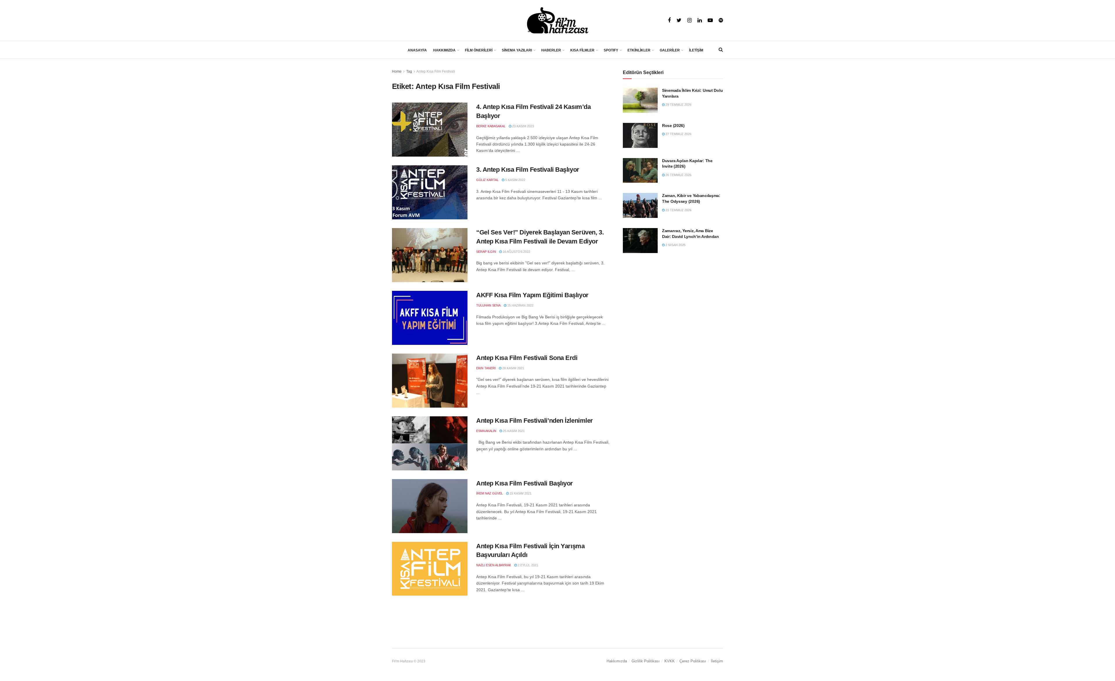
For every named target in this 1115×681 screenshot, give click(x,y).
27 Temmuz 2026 (678, 134)
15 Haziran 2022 (519, 305)
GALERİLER (670, 50)
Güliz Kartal (487, 180)
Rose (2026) (673, 125)
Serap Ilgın (486, 251)
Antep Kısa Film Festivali (435, 71)
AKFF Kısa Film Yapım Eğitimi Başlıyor (532, 295)
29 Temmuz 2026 (678, 104)
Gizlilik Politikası (646, 661)
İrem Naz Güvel (489, 493)
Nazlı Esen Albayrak (493, 565)
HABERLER (551, 50)
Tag (409, 71)
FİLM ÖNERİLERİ (478, 50)
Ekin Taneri (486, 368)
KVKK (669, 661)
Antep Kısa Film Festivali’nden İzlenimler (534, 420)
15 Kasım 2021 (520, 493)
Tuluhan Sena (488, 305)
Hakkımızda (617, 661)
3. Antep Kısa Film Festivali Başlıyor (527, 169)
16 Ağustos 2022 (516, 251)
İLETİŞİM (696, 50)
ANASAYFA (417, 50)
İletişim (717, 661)
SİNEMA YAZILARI (517, 50)
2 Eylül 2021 (527, 565)
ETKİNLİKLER (638, 50)
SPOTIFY (611, 50)
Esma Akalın (486, 431)
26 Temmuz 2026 (678, 175)
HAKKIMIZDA (444, 50)
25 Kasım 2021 (513, 431)
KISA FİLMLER (582, 50)
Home (397, 71)
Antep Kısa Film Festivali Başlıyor (524, 483)
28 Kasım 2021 (512, 368)
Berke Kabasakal (491, 126)
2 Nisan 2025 (675, 245)
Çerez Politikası (692, 661)
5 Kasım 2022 (514, 180)
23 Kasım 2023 (522, 126)
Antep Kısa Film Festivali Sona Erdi (527, 357)
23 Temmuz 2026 (678, 210)
